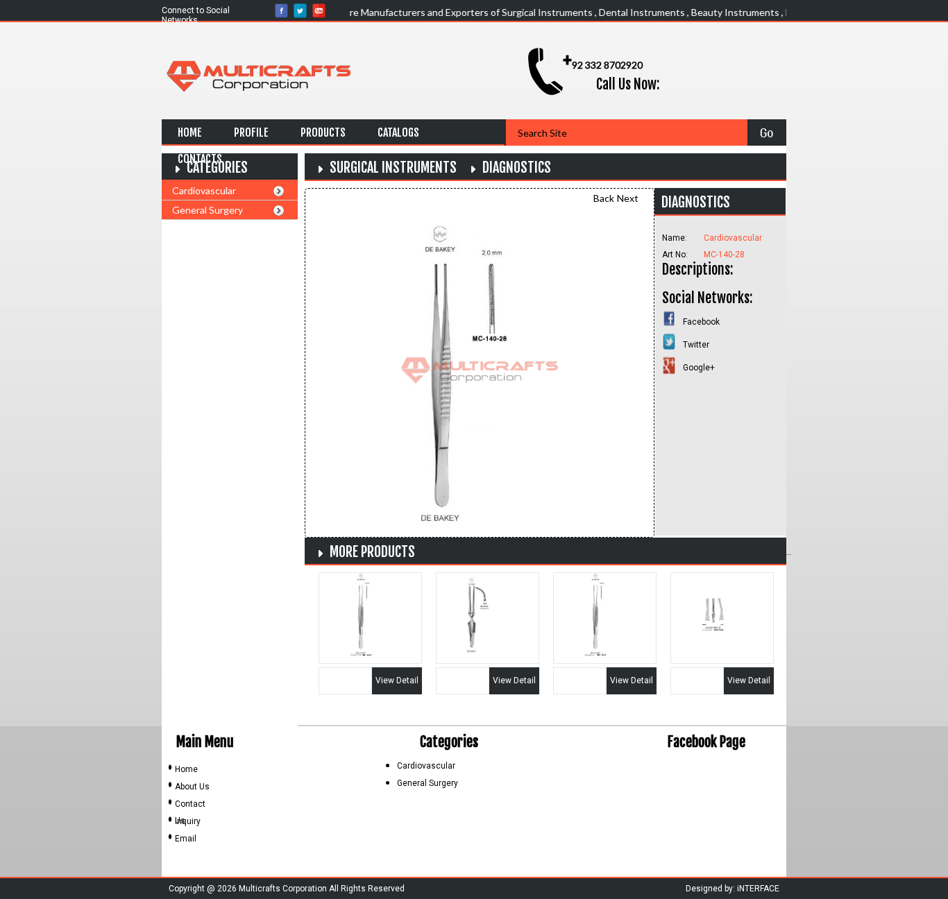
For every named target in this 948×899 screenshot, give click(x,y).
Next (627, 198)
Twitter (696, 345)
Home (190, 132)
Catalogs (398, 132)
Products (323, 132)
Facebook (701, 322)
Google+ (699, 368)
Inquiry (188, 821)
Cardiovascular (204, 190)
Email (185, 839)
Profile (251, 132)
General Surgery (207, 210)
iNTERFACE (758, 888)
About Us (192, 786)
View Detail (396, 680)
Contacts (200, 159)
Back (603, 198)
